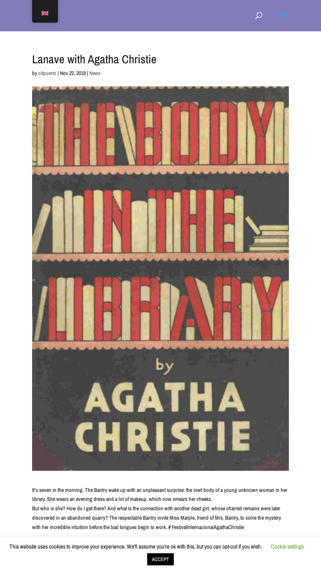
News (95, 73)
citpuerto (47, 73)
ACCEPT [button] (160, 559)
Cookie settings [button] (287, 546)
